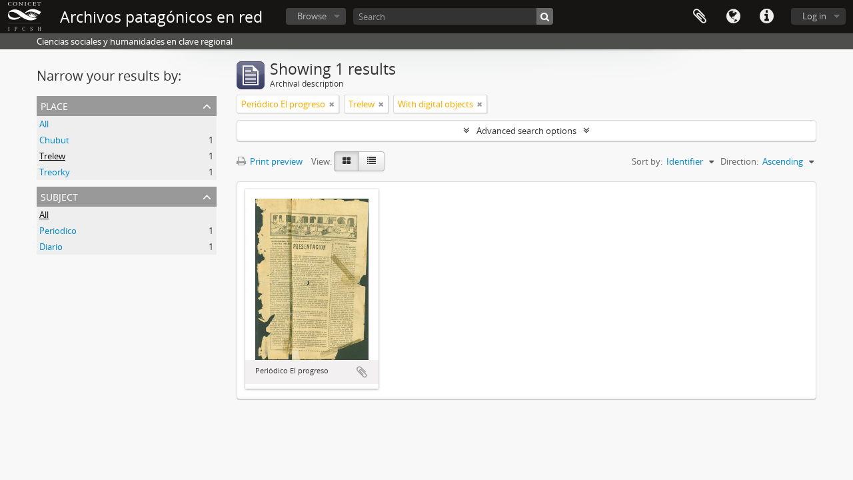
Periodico (58, 231)
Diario (51, 247)
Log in (814, 16)
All (44, 124)
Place (54, 105)
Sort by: (647, 161)
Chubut (54, 140)
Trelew (52, 156)
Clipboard (699, 16)
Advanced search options (526, 131)
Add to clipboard (362, 372)
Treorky (54, 172)
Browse (312, 16)
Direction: (739, 161)
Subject (59, 196)
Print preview (275, 161)
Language (733, 16)
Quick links (766, 16)
